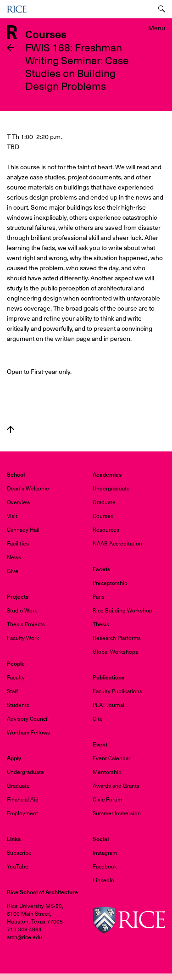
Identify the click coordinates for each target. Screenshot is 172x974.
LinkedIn (103, 880)
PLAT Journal (108, 705)
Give (12, 571)
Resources (106, 530)
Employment (22, 813)
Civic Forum (107, 799)
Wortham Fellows (28, 732)
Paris (99, 597)
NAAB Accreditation (117, 543)
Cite (98, 719)
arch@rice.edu (24, 937)
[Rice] (129, 920)
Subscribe (19, 853)
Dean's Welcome (28, 488)
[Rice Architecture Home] (12, 32)
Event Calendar (111, 758)
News (14, 557)
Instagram (105, 853)
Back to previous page (10, 47)
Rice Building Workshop (122, 610)
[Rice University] (17, 9)
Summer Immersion (117, 813)
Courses (103, 516)
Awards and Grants (116, 786)
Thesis (101, 624)
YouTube (17, 866)
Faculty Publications (117, 691)
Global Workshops (115, 652)
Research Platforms (117, 638)
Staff (12, 691)
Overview (18, 502)
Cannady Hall (23, 530)
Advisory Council (28, 719)
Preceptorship (110, 583)
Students (18, 705)
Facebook (105, 866)
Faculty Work (23, 638)
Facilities (18, 543)
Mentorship (107, 772)
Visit (12, 516)
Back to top (10, 429)
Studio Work (22, 610)
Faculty (16, 677)
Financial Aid (23, 799)
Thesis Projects (26, 624)
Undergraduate (111, 488)
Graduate (104, 502)
